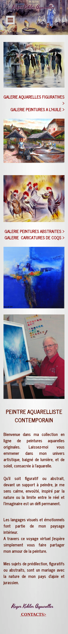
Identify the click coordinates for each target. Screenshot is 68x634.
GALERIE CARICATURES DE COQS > (35, 237)
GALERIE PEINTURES (22, 231)
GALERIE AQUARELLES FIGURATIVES (34, 96)
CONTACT (31, 614)
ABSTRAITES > (52, 231)
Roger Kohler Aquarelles (33, 7)
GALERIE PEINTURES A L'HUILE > (37, 109)
